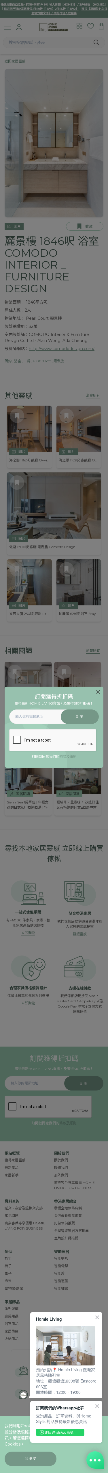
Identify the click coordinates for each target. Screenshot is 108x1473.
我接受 (31, 1459)
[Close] (98, 692)
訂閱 (80, 716)
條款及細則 (68, 756)
